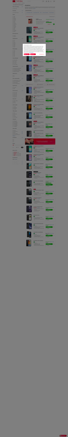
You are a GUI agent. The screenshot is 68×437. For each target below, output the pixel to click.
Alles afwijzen (33, 54)
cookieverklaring (31, 52)
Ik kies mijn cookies (41, 54)
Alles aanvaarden (27, 54)
